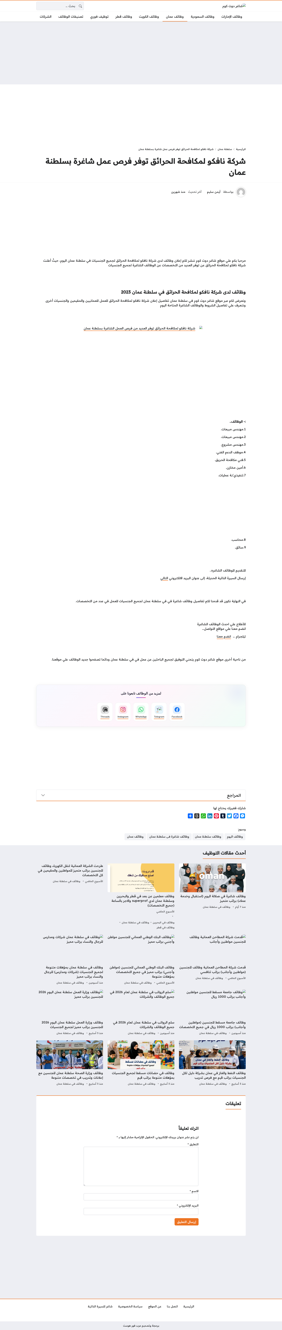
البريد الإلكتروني (188, 1205)
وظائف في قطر (165, 927)
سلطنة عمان (225, 149)
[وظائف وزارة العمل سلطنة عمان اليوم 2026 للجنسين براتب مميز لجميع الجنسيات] (69, 1013)
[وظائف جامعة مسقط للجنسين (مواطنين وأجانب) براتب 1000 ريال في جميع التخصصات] (212, 1013)
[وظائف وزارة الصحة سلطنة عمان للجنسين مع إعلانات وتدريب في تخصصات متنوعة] (69, 1063)
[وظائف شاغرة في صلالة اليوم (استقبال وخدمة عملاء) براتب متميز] (212, 896)
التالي (164, 578)
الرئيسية (241, 149)
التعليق (193, 1144)
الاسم (194, 1191)
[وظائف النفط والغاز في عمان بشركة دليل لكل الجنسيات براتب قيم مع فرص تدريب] (212, 1063)
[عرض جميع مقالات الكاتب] (241, 192)
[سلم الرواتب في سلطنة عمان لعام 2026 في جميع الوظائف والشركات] (141, 1013)
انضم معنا (224, 636)
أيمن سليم (213, 192)
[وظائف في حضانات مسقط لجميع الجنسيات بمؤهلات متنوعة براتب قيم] (141, 1063)
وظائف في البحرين (163, 922)
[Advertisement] (141, 53)
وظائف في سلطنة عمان (216, 906)
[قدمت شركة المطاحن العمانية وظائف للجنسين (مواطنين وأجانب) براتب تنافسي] (212, 960)
